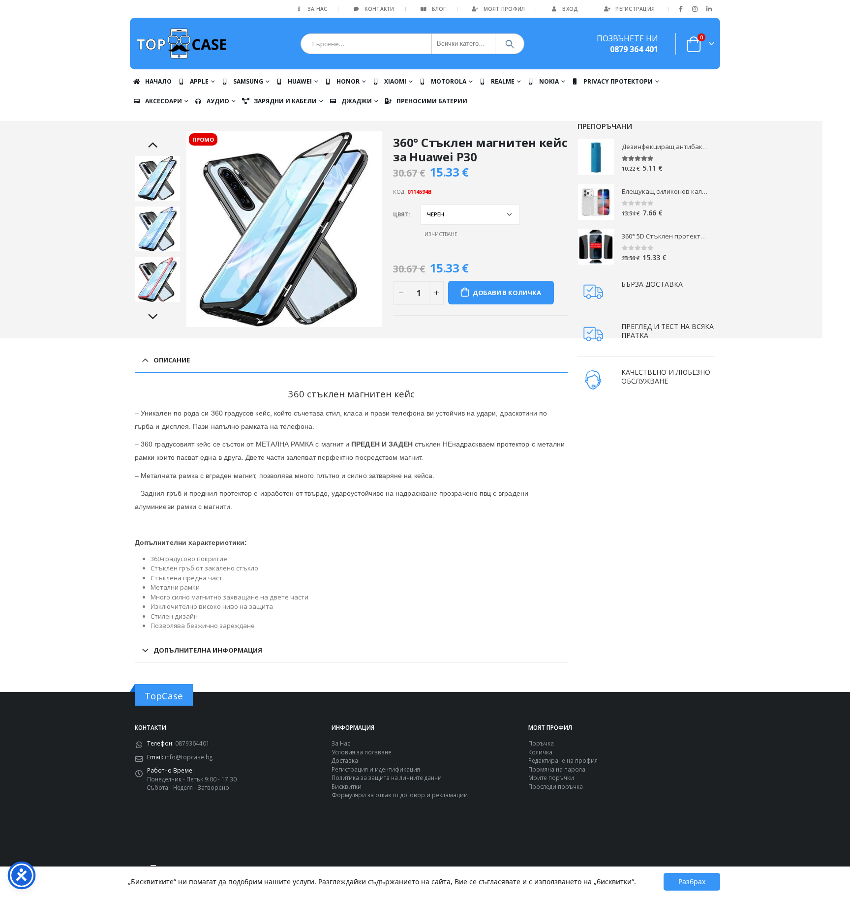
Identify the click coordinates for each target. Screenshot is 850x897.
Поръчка (541, 743)
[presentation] (188, 229)
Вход (570, 8)
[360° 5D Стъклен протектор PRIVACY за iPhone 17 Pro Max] (595, 246)
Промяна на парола (556, 769)
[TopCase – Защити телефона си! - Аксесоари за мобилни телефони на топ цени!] (181, 43)
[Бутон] (509, 44)
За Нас (317, 8)
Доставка (345, 760)
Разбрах (691, 881)
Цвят (401, 214)
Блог (439, 8)
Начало (158, 81)
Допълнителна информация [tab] (207, 650)
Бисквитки (347, 786)
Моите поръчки (551, 777)
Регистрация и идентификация (376, 769)
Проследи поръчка (555, 786)
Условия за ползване (362, 752)
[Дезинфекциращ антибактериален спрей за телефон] (595, 157)
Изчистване (441, 234)
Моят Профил (504, 8)
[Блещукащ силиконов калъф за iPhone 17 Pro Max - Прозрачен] (595, 201)
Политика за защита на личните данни (387, 777)
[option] (157, 178)
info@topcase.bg (188, 757)
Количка (540, 752)
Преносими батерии (431, 101)
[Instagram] (695, 8)
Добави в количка (507, 292)
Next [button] (158, 317)
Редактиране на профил (563, 760)
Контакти (379, 8)
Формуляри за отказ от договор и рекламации (400, 795)
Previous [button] (158, 145)
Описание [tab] (171, 360)
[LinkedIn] (708, 8)
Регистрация (635, 8)
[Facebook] (680, 8)
